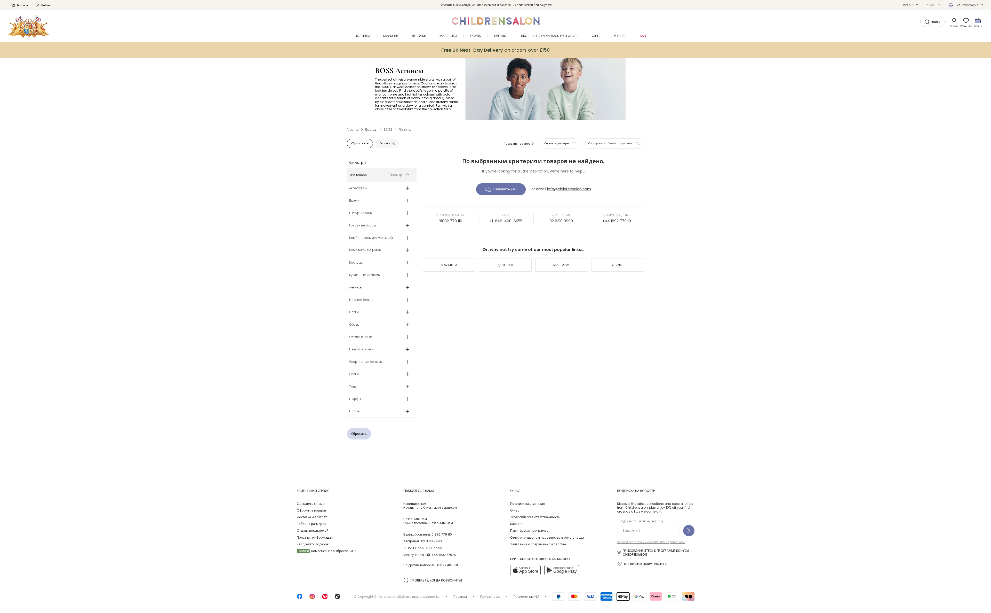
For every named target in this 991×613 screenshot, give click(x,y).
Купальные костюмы (364, 275)
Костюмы (356, 263)
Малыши (449, 265)
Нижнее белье (361, 300)
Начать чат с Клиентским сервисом (430, 505)
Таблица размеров (311, 524)
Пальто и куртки (361, 350)
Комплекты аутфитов (365, 250)
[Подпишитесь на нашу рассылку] (688, 530)
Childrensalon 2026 (389, 596)
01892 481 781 (447, 565)
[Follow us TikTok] (337, 598)
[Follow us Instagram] (312, 598)
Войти (45, 5)
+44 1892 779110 (616, 221)
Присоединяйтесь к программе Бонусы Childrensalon (656, 552)
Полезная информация (315, 537)
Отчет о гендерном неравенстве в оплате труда (547, 537)
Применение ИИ (526, 596)
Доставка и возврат (312, 517)
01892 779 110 (450, 221)
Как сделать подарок (313, 544)
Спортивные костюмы (366, 362)
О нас (514, 510)
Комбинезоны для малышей (371, 238)
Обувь (354, 325)
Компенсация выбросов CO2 (327, 551)
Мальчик (561, 265)
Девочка (505, 265)
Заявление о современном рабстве (538, 544)
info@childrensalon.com (569, 189)
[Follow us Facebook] (299, 598)
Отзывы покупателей (313, 530)
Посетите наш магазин (527, 503)
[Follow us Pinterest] (325, 598)
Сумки (354, 374)
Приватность (490, 596)
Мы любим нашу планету (645, 564)
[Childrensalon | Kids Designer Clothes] (28, 26)
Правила (460, 596)
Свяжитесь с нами (311, 503)
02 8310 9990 (561, 221)
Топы (353, 387)
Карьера (516, 524)
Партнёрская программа (529, 530)
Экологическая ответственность (535, 517)
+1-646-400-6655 (506, 221)
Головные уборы (362, 226)
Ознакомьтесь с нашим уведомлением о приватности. (651, 542)
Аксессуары (358, 188)
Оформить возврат (311, 510)
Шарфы (355, 399)
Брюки (354, 201)
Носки (354, 312)
